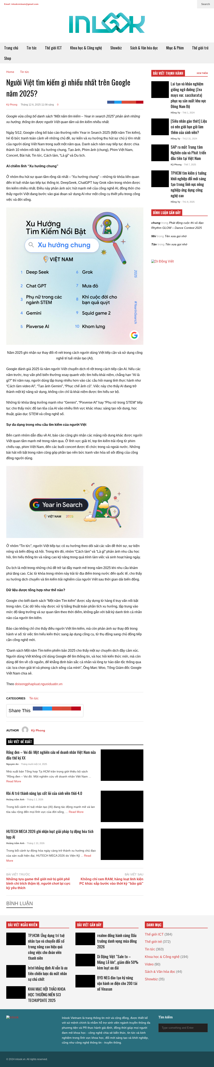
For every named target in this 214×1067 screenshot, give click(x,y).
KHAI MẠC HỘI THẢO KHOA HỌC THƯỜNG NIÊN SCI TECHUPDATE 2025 (46, 994)
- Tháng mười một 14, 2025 (33, 764)
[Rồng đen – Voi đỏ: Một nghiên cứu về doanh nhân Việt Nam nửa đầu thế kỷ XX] (122, 765)
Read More (13, 781)
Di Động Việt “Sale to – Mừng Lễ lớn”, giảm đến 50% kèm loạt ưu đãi (117, 962)
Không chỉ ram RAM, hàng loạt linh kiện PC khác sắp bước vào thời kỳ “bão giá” (111, 881)
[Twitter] (118, 102)
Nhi (153, 236)
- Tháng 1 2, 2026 (34, 799)
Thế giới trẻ (200, 47)
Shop (7, 58)
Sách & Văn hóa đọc (144, 47)
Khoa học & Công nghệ (86, 47)
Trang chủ (11, 47)
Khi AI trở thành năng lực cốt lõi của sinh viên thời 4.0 (44, 793)
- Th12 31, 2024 (189, 138)
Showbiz (116, 47)
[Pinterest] (139, 102)
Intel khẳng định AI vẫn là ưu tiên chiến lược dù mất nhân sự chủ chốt (48, 973)
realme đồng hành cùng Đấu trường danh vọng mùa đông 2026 (117, 940)
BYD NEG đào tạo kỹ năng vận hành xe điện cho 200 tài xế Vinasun (117, 983)
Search (205, 4)
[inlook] (107, 25)
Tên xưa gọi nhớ (175, 236)
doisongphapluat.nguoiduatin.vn (38, 684)
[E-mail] (132, 102)
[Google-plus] (125, 102)
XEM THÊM (202, 73)
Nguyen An (12, 764)
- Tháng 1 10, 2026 (35, 843)
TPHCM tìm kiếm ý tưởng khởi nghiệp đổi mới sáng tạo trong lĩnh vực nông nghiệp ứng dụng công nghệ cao (188, 184)
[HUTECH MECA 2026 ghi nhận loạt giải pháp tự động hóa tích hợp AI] (122, 844)
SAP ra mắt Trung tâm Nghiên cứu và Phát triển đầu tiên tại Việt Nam (188, 152)
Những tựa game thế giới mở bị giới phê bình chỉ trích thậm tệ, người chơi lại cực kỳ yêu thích (38, 883)
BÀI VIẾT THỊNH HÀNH (168, 73)
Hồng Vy (175, 112)
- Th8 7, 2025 (189, 164)
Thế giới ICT (53, 47)
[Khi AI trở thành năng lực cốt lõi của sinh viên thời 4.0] (122, 806)
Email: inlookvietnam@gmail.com (21, 4)
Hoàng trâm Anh (15, 799)
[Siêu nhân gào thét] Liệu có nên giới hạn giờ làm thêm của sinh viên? (189, 126)
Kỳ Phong (11, 104)
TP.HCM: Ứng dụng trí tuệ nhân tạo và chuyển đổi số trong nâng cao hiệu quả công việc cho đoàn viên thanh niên (46, 946)
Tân (154, 244)
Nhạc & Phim (175, 47)
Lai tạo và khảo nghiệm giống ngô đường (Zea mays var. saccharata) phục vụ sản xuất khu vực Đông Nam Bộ (188, 95)
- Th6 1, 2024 (188, 112)
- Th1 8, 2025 (188, 202)
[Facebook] (111, 102)
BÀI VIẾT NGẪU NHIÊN (22, 924)
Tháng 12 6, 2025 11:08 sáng (37, 104)
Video (149, 964)
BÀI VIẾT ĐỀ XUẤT (20, 741)
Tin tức (32, 47)
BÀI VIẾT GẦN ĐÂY (89, 924)
